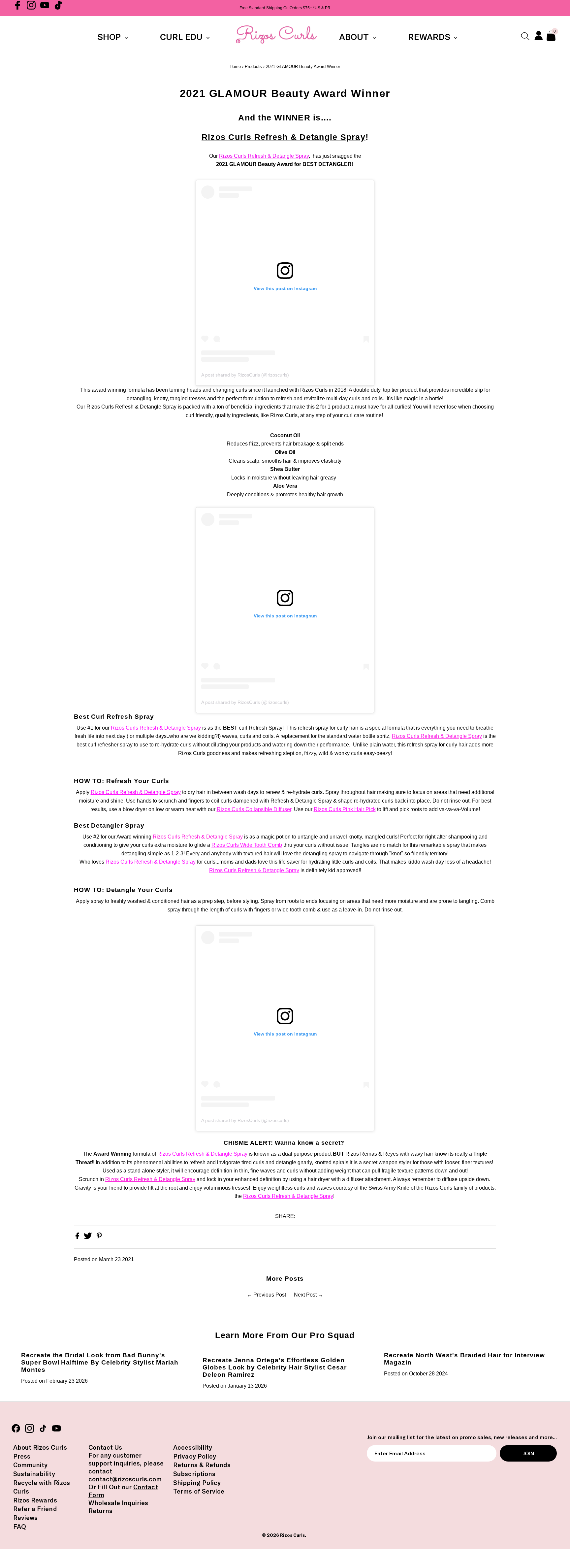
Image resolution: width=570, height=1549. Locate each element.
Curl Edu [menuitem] (182, 36)
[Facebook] (18, 8)
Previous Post (269, 1295)
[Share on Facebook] (78, 1237)
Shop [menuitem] (110, 36)
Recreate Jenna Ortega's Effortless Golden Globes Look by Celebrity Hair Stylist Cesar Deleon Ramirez (275, 1367)
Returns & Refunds (202, 1465)
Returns (100, 1511)
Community (30, 1465)
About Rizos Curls (40, 1447)
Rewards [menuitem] (430, 36)
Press (21, 1456)
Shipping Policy (197, 1483)
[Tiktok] (58, 8)
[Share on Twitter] (88, 1237)
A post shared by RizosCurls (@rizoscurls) (245, 375)
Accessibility (192, 1447)
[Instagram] (31, 8)
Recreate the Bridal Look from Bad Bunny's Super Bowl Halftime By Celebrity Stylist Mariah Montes (99, 1362)
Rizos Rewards (35, 1500)
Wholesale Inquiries (118, 1503)
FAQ (19, 1527)
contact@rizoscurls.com (125, 1479)
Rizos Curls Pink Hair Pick (345, 809)
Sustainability (34, 1474)
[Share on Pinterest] (99, 1237)
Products (253, 66)
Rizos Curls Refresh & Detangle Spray (283, 137)
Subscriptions (194, 1474)
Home (235, 66)
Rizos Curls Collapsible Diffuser (254, 809)
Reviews (25, 1518)
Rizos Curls (292, 1535)
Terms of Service (198, 1491)
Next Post (305, 1295)
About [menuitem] (355, 36)
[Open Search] (525, 36)
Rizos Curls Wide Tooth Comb (246, 845)
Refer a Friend (35, 1509)
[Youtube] (45, 8)
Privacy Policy (194, 1456)
